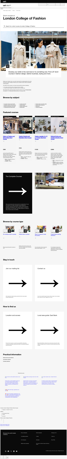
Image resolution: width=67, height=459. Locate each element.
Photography (38, 106)
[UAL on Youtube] (16, 451)
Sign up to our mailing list (4, 425)
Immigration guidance (7, 359)
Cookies (37, 436)
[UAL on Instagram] (5, 451)
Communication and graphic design (9, 107)
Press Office (53, 439)
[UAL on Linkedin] (13, 451)
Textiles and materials (39, 107)
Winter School (28, 89)
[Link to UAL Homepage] (4, 1)
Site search (2, 7)
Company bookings (6, 361)
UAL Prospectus (23, 439)
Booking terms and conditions (8, 357)
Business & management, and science (10, 106)
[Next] (4, 457)
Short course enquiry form (4, 424)
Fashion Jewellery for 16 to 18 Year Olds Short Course (41, 138)
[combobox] (8, 7)
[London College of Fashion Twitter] (11, 421)
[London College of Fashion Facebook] (11, 419)
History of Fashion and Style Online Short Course (9, 138)
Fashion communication (23, 106)
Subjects (23, 5)
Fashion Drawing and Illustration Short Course (25, 137)
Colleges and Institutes (34, 5)
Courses (27, 5)
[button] (57, 4)
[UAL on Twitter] (11, 451)
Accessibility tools (43, 4)
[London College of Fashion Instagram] (11, 420)
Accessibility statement (24, 436)
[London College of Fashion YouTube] (11, 422)
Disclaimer (37, 439)
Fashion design (22, 107)
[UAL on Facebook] (8, 451)
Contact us (53, 436)
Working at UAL (54, 432)
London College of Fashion (7, 10)
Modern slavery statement (25, 443)
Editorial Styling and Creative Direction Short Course (57, 138)
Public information (39, 432)
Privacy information (24, 432)
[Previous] (1, 457)
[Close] (7, 458)
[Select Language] (51, 4)
